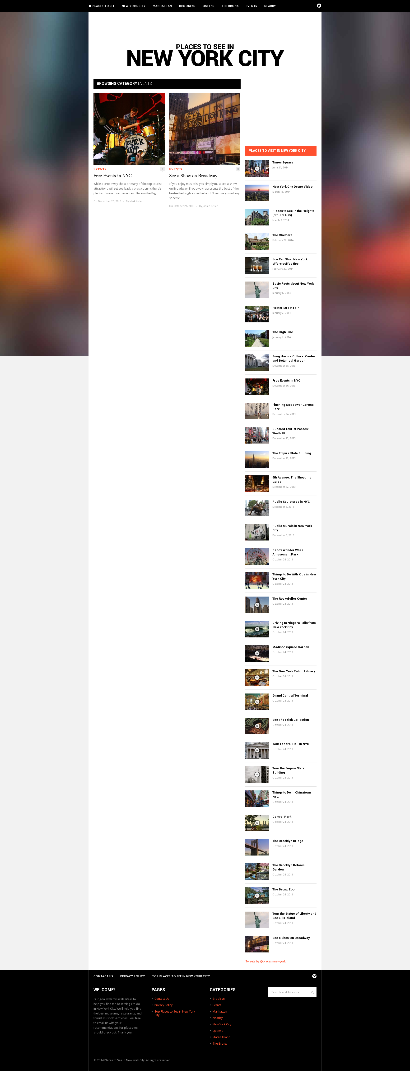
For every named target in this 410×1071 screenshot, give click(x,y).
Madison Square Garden (290, 647)
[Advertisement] (205, 25)
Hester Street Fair (285, 308)
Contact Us (103, 976)
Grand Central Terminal (290, 695)
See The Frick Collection (290, 720)
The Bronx (230, 5)
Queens (208, 5)
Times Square (282, 162)
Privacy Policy (132, 976)
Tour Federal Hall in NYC (290, 744)
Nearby (270, 5)
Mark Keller (136, 201)
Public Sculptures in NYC (291, 501)
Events (251, 5)
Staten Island (221, 1037)
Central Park (281, 816)
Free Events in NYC (112, 175)
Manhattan (162, 5)
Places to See (104, 5)
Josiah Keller (210, 206)
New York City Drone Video (292, 186)
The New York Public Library (293, 671)
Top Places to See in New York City (181, 976)
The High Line (282, 332)
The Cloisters (282, 235)
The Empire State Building (291, 453)
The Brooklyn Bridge (287, 841)
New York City (134, 5)
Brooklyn (187, 5)
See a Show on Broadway (193, 175)
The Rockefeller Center (289, 598)
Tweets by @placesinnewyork (265, 961)
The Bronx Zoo (283, 889)
